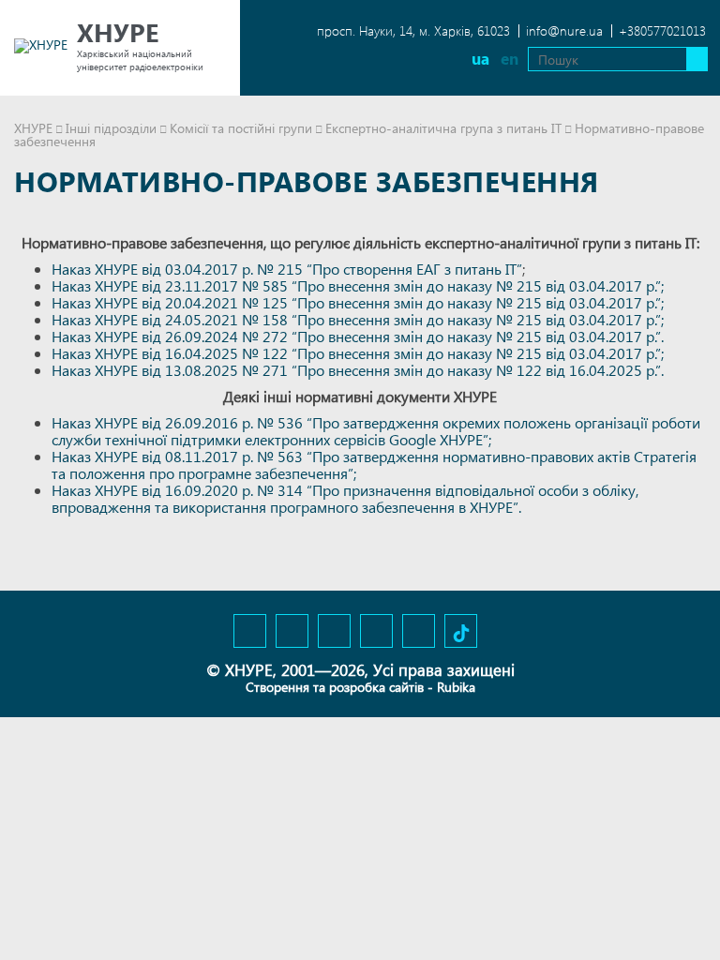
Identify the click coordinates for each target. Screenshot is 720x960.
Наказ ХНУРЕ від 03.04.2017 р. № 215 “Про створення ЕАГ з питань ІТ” (287, 268)
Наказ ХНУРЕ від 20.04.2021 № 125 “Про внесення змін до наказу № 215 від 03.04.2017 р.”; (358, 302)
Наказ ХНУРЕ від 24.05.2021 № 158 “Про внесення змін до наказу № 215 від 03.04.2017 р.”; (358, 319)
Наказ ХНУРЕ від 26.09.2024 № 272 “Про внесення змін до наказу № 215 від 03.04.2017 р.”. (358, 336)
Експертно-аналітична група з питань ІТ (443, 128)
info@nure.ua (564, 30)
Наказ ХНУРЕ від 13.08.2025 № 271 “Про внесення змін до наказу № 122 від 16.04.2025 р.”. (358, 370)
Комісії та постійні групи (241, 128)
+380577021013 (662, 30)
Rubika (456, 687)
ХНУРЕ (33, 128)
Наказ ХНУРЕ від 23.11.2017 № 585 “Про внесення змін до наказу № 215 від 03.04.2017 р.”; (358, 285)
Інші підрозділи (111, 128)
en (509, 58)
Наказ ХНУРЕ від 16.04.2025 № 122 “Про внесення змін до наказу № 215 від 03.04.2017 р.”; (358, 353)
